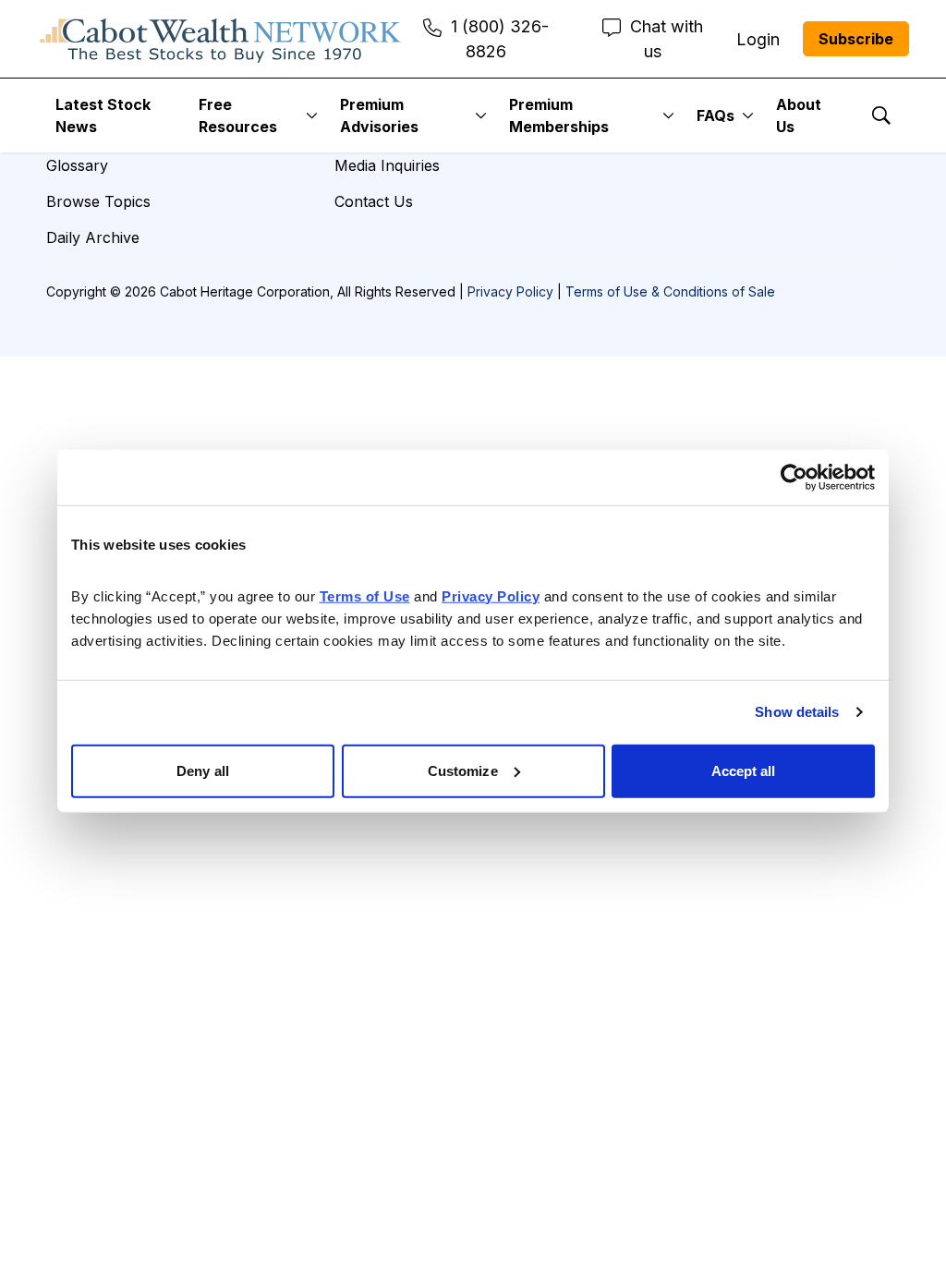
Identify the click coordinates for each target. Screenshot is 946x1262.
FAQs (715, 115)
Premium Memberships (559, 115)
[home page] (220, 39)
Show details (797, 712)
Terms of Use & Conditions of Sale (670, 291)
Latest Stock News (103, 115)
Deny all (202, 770)
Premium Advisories (379, 115)
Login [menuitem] (758, 39)
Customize (463, 770)
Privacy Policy (510, 291)
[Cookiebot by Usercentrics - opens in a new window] (794, 477)
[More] (312, 115)
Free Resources (238, 115)
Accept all (743, 770)
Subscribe (856, 39)
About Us (798, 115)
